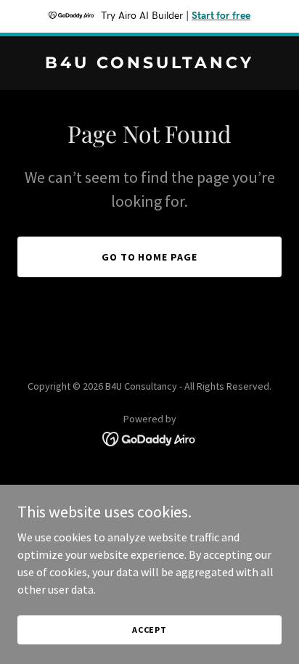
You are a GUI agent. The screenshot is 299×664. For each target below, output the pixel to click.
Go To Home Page (150, 256)
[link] (149, 64)
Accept (149, 629)
